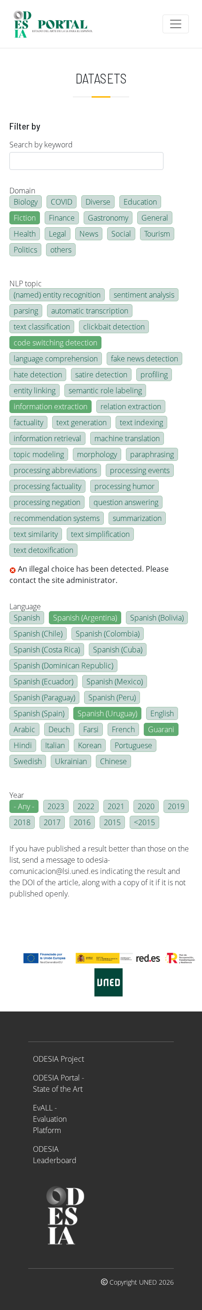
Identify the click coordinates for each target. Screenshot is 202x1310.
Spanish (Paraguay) (44, 697)
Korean (89, 745)
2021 (116, 806)
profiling (154, 374)
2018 (22, 822)
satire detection (101, 374)
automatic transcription (89, 311)
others (60, 250)
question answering (125, 502)
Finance (62, 218)
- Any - (24, 806)
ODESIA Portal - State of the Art (58, 1083)
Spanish (27, 618)
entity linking (34, 390)
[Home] (57, 24)
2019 (176, 806)
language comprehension (56, 358)
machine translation (127, 438)
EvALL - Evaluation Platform (50, 1119)
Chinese (113, 761)
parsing (26, 311)
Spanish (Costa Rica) (47, 649)
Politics (25, 250)
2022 (86, 806)
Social (121, 234)
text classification (42, 327)
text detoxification (43, 550)
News (88, 234)
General (154, 218)
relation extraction (131, 406)
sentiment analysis (144, 295)
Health (25, 234)
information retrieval (47, 438)
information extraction (50, 406)
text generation (81, 422)
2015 (112, 822)
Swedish (28, 761)
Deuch (59, 729)
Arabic (24, 729)
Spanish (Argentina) (85, 618)
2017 (52, 822)
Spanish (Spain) (39, 713)
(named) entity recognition (57, 295)
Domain (22, 190)
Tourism (157, 234)
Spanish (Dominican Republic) (63, 665)
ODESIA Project (58, 1059)
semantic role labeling (105, 390)
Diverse (97, 202)
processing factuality (47, 486)
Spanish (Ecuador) (43, 681)
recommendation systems (57, 518)
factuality (28, 422)
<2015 (144, 822)
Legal (57, 234)
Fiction (25, 218)
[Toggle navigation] (176, 24)
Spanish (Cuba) (117, 649)
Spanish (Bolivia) (157, 618)
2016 (82, 822)
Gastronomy (108, 218)
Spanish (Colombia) (108, 633)
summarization (137, 518)
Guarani (161, 729)
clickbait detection (114, 327)
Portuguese (133, 745)
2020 (146, 806)
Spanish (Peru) (112, 697)
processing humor (124, 486)
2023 (55, 806)
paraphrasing (152, 454)
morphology (97, 454)
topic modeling (39, 454)
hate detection (38, 374)
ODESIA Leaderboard (55, 1154)
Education (140, 202)
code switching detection (55, 342)
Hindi (23, 745)
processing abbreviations (55, 470)
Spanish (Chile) (38, 633)
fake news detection (144, 358)
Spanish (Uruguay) (107, 713)
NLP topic (25, 283)
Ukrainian (71, 761)
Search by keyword (41, 144)
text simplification (100, 534)
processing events (140, 470)
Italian (55, 745)
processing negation (47, 502)
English (162, 713)
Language (25, 606)
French (123, 729)
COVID (61, 202)
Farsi (91, 729)
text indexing (141, 422)
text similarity (36, 534)
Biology (26, 202)
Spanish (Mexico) (114, 681)
